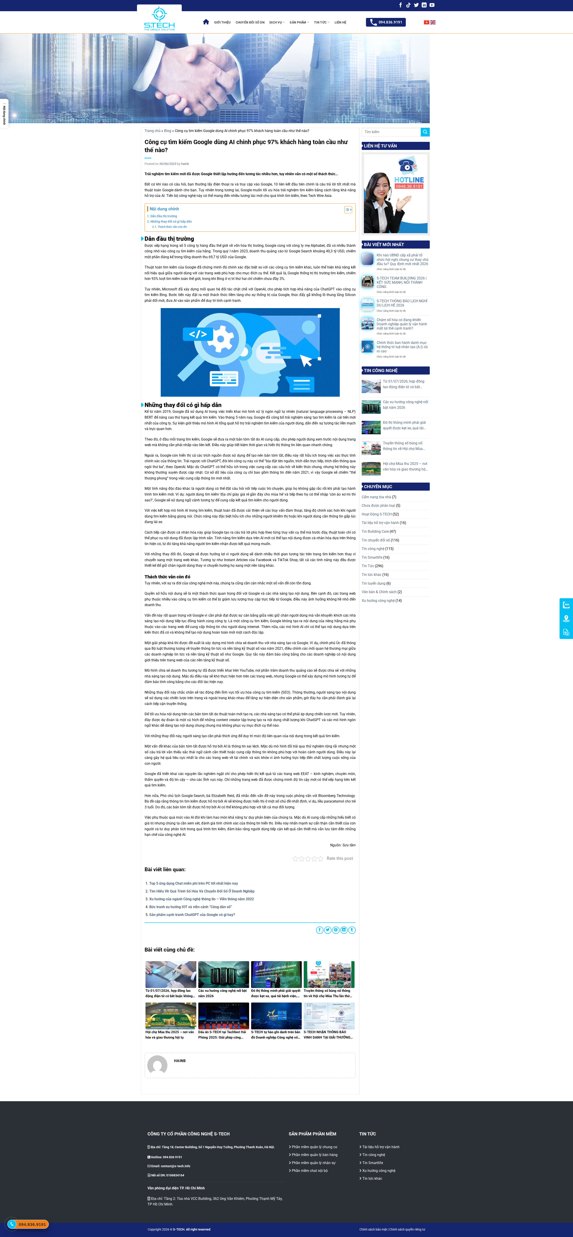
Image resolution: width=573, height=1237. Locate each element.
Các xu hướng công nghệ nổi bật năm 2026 (405, 405)
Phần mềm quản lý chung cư (314, 1147)
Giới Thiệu (222, 22)
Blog (167, 131)
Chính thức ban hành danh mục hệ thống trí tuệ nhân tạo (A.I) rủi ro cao (402, 347)
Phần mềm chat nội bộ (310, 1171)
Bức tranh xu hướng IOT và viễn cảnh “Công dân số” (190, 907)
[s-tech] (206, 22)
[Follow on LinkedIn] (424, 5)
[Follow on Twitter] (416, 5)
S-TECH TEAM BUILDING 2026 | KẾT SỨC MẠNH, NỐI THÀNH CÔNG (402, 282)
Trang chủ (152, 131)
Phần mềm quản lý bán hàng (315, 1155)
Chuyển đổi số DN (250, 22)
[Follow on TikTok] (408, 5)
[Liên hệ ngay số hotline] (12, 1224)
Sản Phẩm (298, 22)
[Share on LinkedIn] (344, 930)
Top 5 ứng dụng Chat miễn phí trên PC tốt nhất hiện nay (193, 883)
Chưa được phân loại (378, 506)
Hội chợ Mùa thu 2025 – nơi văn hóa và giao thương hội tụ (405, 467)
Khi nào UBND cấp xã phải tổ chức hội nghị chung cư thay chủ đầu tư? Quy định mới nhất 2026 (402, 259)
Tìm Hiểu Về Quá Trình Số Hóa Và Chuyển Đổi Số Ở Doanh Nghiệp (201, 891)
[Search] (415, 22)
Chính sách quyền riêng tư (407, 1229)
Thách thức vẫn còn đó (172, 226)
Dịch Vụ (275, 22)
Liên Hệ (340, 22)
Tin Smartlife (372, 557)
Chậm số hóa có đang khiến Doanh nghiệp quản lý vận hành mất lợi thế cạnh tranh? (402, 324)
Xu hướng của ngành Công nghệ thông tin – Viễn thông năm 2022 (201, 899)
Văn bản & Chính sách (379, 592)
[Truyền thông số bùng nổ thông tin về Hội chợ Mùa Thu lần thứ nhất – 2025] (371, 448)
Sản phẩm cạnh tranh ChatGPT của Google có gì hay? (192, 915)
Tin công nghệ (373, 549)
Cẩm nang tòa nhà (376, 497)
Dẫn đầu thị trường (163, 216)
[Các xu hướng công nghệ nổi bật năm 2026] (371, 407)
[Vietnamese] (427, 22)
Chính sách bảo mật (373, 1229)
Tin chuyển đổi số (376, 540)
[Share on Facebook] (319, 930)
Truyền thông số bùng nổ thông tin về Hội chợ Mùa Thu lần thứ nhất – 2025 (403, 446)
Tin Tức (320, 22)
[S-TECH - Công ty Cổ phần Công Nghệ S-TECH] (159, 18)
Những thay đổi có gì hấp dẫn (171, 222)
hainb (185, 164)
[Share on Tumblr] (352, 930)
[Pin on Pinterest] (336, 930)
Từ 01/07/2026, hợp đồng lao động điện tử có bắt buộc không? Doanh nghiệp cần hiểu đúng (404, 384)
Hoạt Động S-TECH (377, 514)
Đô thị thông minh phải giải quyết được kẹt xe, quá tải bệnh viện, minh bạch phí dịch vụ (404, 425)
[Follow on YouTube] (432, 5)
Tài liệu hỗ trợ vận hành (380, 523)
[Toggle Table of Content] (346, 209)
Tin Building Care (375, 531)
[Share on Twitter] (327, 930)
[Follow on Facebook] (400, 5)
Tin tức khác (371, 575)
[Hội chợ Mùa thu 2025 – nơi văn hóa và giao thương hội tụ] (371, 468)
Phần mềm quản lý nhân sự (314, 1163)
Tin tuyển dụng (373, 583)
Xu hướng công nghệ (378, 600)
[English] (433, 22)
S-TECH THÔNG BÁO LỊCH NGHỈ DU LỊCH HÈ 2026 (402, 303)
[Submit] (425, 132)
